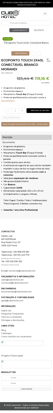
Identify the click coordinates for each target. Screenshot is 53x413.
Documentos (8, 142)
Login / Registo (20, 30)
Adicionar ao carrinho (39, 110)
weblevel (34, 408)
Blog (3, 330)
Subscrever (26, 389)
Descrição (7, 137)
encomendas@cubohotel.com (16, 292)
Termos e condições (11, 317)
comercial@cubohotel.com (22, 271)
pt (45, 14)
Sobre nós (6, 310)
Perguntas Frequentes (12, 314)
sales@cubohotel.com (12, 280)
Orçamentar (11, 117)
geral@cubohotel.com (12, 300)
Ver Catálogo (21, 53)
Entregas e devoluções (12, 320)
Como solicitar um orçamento (16, 336)
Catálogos (6, 333)
